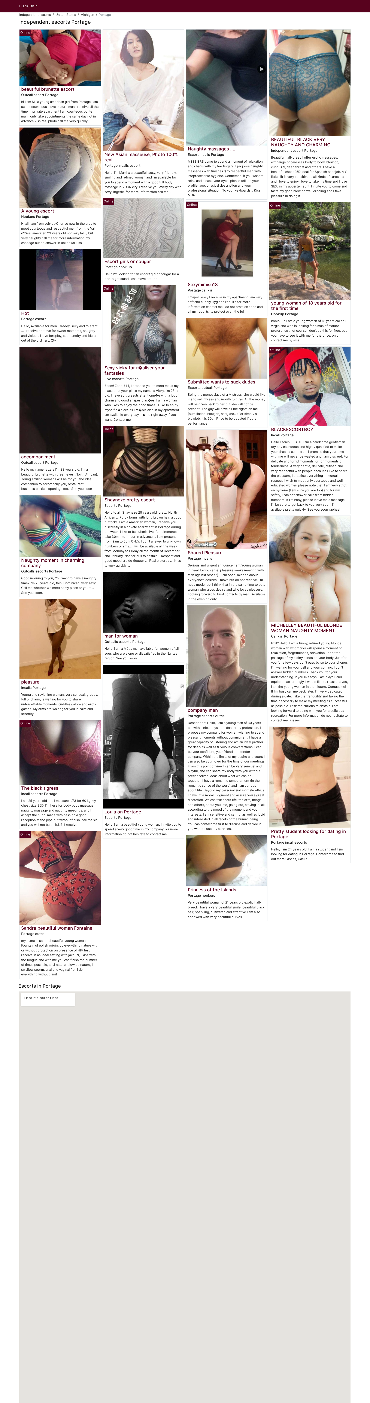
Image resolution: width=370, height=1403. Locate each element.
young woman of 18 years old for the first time (306, 305)
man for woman (121, 636)
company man (203, 710)
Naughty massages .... (211, 149)
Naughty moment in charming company (52, 562)
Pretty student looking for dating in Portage (308, 834)
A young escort (37, 211)
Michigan (87, 15)
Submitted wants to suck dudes (221, 382)
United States (65, 15)
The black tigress (39, 788)
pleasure (30, 682)
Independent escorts (35, 15)
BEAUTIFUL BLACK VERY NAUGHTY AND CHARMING (301, 142)
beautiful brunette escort (48, 89)
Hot (25, 313)
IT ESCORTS (28, 6)
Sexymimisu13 (203, 284)
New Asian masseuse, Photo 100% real (141, 157)
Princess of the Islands (212, 889)
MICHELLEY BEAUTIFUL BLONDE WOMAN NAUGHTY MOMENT (306, 628)
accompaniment (38, 456)
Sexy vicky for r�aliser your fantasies (134, 370)
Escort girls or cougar (127, 261)
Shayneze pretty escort (129, 499)
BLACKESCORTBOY (292, 429)
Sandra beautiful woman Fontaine (56, 928)
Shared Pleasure (205, 552)
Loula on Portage (122, 811)
